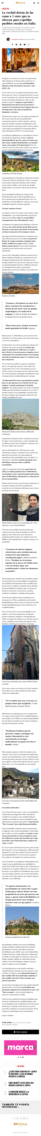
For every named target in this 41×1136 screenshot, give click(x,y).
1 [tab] (18, 1057)
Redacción (16, 39)
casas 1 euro (16, 1022)
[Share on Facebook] (12, 44)
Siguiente (34, 1047)
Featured (14, 1024)
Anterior (6, 1047)
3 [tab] (22, 1057)
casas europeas (6, 1024)
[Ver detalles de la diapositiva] (20, 1047)
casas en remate (26, 1022)
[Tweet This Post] (16, 44)
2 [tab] (20, 1057)
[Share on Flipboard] (20, 44)
